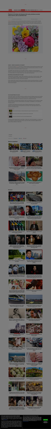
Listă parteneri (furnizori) (25, 421)
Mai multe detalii (5, 419)
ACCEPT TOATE (46, 419)
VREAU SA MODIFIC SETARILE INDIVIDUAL (45, 422)
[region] (25, 422)
